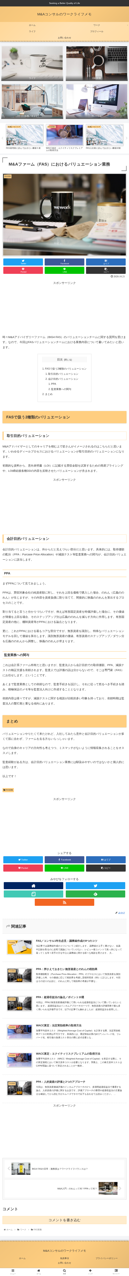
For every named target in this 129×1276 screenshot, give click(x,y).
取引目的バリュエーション (63, 373)
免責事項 (64, 1258)
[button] (119, 656)
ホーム (22, 1258)
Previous (2, 138)
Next (126, 138)
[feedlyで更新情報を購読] (95, 893)
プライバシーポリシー (107, 1258)
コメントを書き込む (64, 1220)
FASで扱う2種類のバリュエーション (66, 368)
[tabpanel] (24, 137)
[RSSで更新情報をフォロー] (64, 902)
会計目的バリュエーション (63, 378)
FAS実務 (9, 790)
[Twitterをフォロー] (95, 885)
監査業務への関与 (61, 389)
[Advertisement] (64, 307)
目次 (60, 359)
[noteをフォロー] (33, 893)
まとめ (49, 394)
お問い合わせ (64, 1263)
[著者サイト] (33, 885)
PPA (53, 383)
